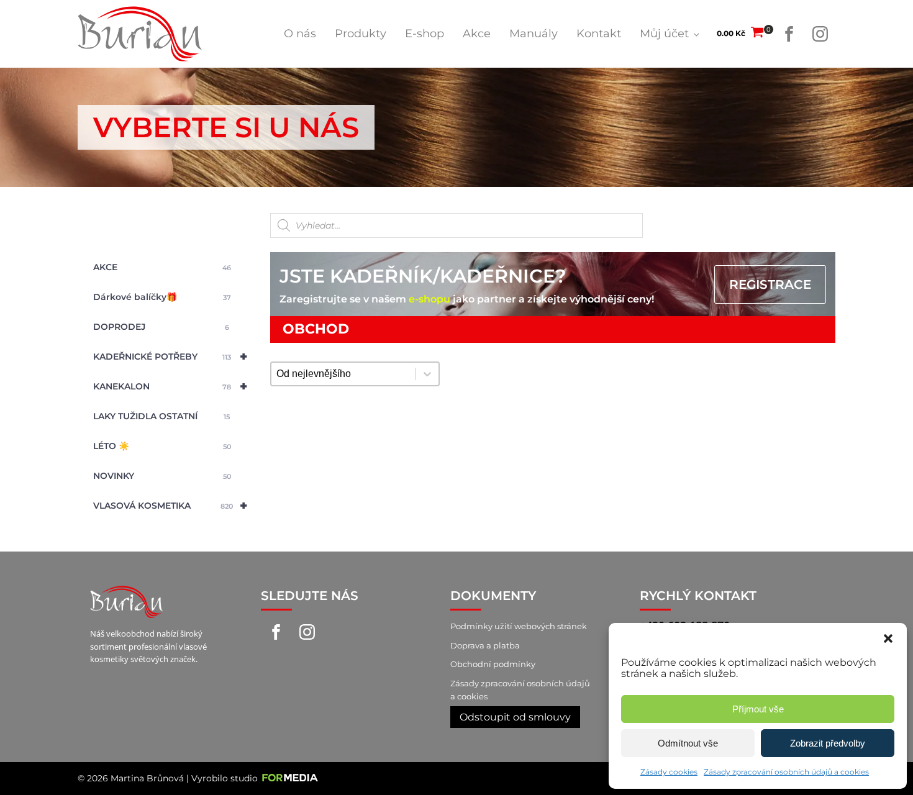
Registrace (770, 284)
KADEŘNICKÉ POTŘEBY (170, 356)
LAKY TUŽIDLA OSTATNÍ (161, 416)
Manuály (533, 33)
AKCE (162, 267)
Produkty (360, 33)
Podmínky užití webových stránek (518, 626)
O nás (300, 33)
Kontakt (598, 33)
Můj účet (664, 33)
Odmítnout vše (688, 743)
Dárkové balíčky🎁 (162, 296)
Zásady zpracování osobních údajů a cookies (786, 771)
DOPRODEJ (161, 326)
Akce (477, 33)
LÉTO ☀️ (162, 446)
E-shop (424, 33)
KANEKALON (170, 386)
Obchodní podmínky (492, 664)
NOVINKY (162, 475)
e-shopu (429, 299)
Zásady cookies (668, 771)
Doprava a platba (485, 645)
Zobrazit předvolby (827, 743)
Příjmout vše (758, 709)
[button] (888, 638)
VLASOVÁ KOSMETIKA (170, 505)
